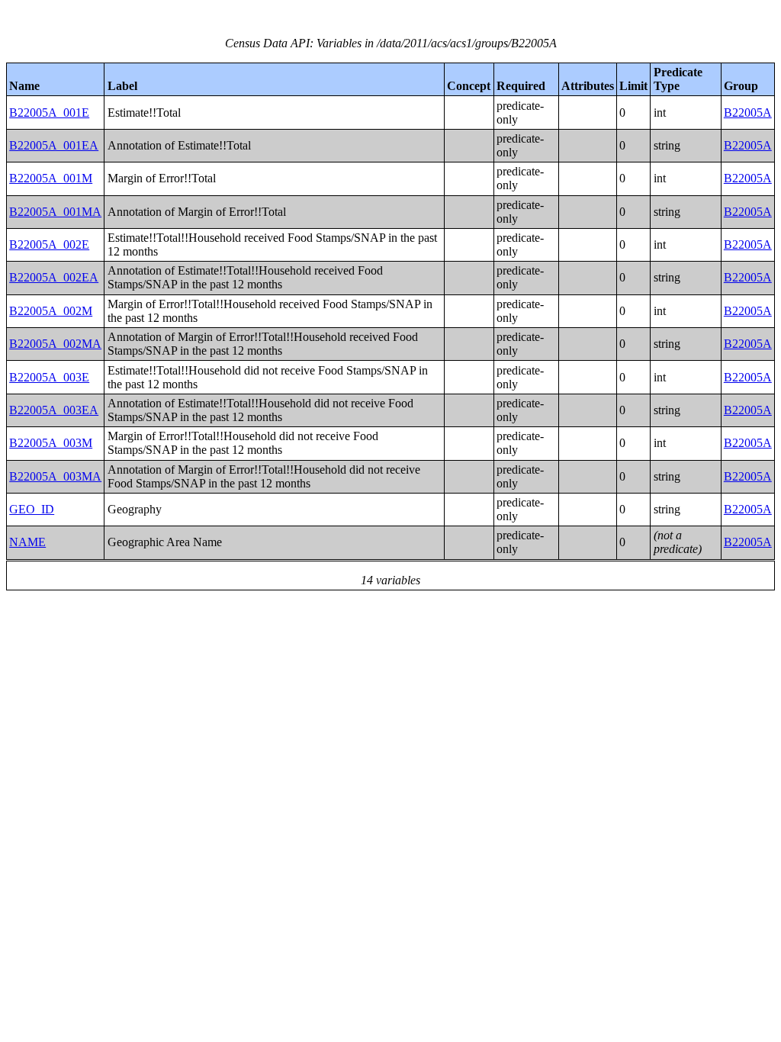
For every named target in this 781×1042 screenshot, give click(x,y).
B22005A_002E (49, 244)
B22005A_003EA (53, 410)
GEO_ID (31, 509)
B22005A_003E (49, 377)
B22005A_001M (50, 178)
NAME (27, 541)
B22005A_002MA (55, 343)
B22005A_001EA (53, 145)
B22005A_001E (49, 112)
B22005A (748, 112)
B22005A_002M (50, 310)
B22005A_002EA (53, 277)
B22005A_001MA (55, 211)
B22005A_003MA (55, 476)
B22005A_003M (50, 442)
